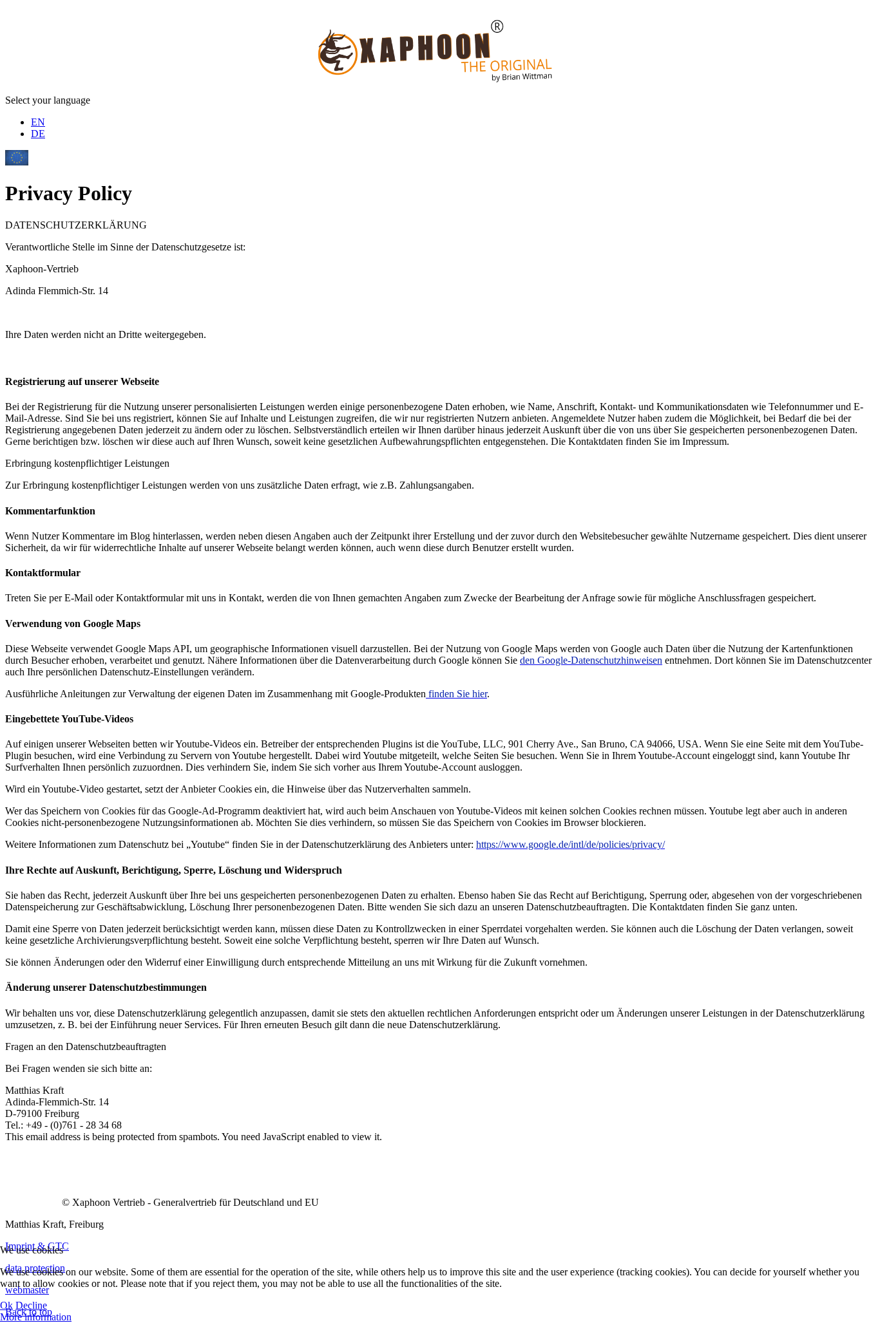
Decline (31, 1305)
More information (36, 1316)
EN (38, 122)
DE (38, 133)
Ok (6, 1305)
